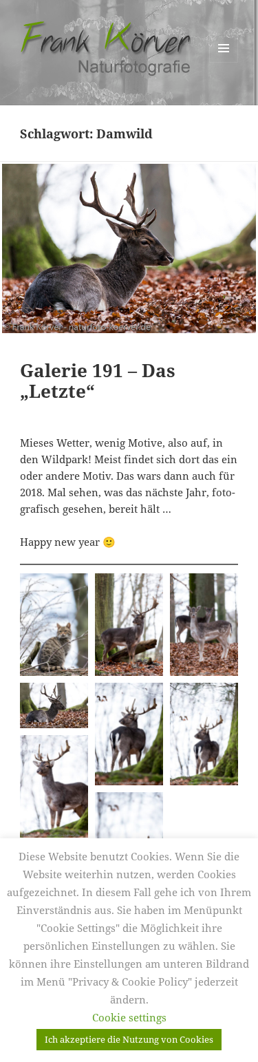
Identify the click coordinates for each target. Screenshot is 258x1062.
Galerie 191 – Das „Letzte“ (97, 380)
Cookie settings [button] (129, 1017)
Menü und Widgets (224, 62)
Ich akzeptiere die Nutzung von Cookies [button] (129, 1039)
